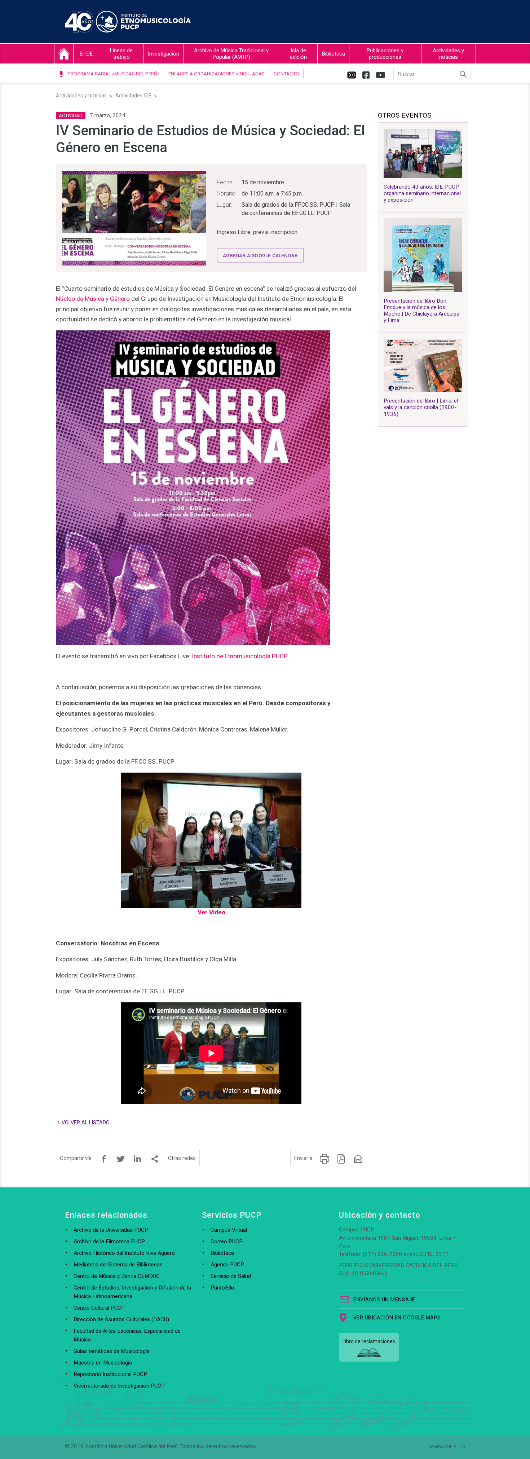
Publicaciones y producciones (385, 53)
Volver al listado (86, 1123)
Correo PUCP (227, 1241)
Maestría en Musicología (103, 1362)
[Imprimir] (324, 1159)
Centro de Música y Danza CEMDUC (117, 1276)
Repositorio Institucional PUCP (110, 1374)
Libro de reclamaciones (369, 1341)
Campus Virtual (229, 1230)
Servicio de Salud (231, 1276)
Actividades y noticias (448, 53)
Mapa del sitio (447, 1446)
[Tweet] (120, 1159)
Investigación (163, 53)
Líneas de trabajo (121, 53)
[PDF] (341, 1159)
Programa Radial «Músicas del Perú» (113, 73)
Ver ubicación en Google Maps (397, 1318)
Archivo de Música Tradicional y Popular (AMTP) (231, 53)
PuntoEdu (222, 1287)
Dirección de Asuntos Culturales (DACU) (121, 1319)
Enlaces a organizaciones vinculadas (216, 73)
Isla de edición (298, 53)
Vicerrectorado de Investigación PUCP (119, 1386)
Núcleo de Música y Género (93, 298)
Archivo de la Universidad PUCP (111, 1230)
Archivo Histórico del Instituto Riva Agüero (124, 1253)
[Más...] (154, 1159)
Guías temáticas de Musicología (112, 1351)
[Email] (358, 1159)
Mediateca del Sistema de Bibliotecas (118, 1264)
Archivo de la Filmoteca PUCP (109, 1241)
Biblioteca (333, 53)
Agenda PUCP (227, 1264)
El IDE (86, 53)
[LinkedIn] (137, 1159)
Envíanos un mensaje (384, 1300)
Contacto (286, 73)
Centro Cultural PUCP (99, 1308)
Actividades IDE (133, 96)
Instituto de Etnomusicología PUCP (240, 656)
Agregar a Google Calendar (260, 255)
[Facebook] (103, 1159)
